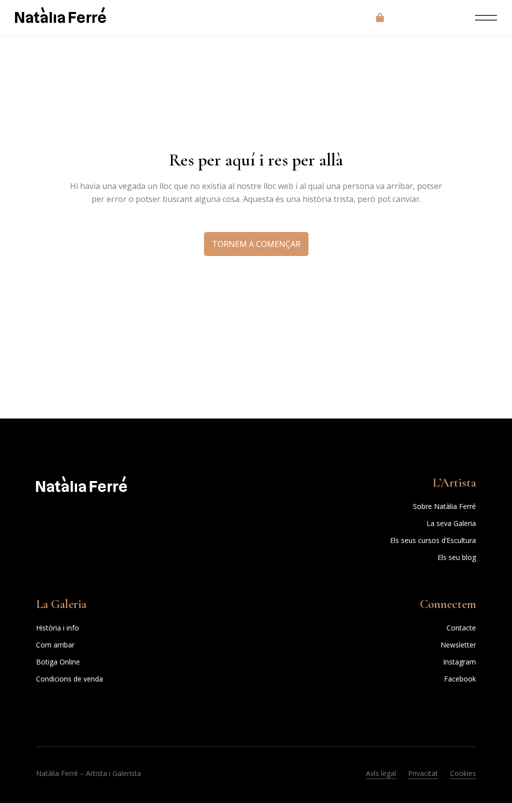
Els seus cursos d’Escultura (433, 540)
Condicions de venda (69, 679)
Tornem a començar (256, 244)
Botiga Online (58, 661)
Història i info (57, 627)
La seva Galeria (451, 523)
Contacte (461, 627)
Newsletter (458, 645)
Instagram (459, 661)
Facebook (460, 679)
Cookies (463, 773)
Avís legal (381, 773)
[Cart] (380, 17)
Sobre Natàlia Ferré (444, 506)
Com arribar (55, 645)
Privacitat (423, 773)
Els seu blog (457, 557)
